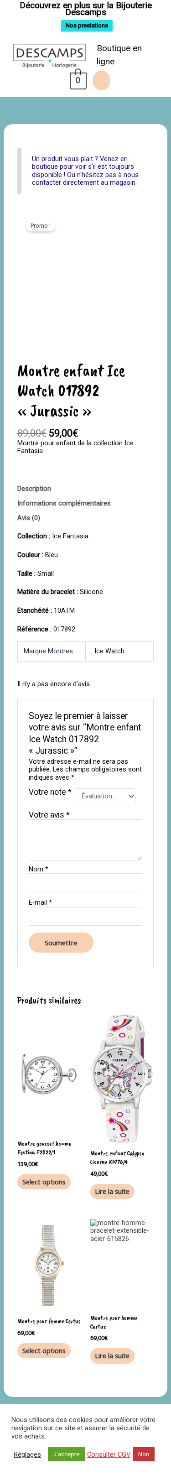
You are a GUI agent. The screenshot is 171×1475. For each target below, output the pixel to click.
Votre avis (49, 814)
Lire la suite (112, 1191)
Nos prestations (87, 25)
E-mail (40, 903)
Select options (44, 1181)
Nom (38, 869)
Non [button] (143, 1454)
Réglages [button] (27, 1454)
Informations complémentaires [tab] (64, 503)
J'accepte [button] (66, 1454)
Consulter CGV (108, 1454)
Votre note (50, 792)
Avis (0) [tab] (28, 518)
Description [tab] (34, 489)
